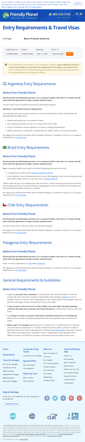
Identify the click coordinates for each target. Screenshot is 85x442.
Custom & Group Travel (31, 350)
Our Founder (47, 360)
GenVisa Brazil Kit (51, 179)
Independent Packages (11, 374)
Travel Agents (69, 383)
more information (58, 330)
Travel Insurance (69, 379)
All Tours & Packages (10, 364)
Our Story (46, 357)
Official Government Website (42, 173)
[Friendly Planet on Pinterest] (71, 397)
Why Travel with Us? (50, 353)
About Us (47, 349)
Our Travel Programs (51, 363)
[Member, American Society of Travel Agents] (13, 416)
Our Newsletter (28, 368)
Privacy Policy (36, 7)
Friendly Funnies (49, 380)
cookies (9, 7)
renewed (65, 297)
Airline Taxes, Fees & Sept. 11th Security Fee (31, 434)
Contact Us (68, 356)
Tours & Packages (11, 360)
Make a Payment (70, 362)
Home (6, 349)
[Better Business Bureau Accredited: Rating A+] (72, 416)
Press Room (47, 374)
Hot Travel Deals (29, 365)
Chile (30, 263)
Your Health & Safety (71, 373)
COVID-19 (55, 49)
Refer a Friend (28, 378)
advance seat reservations (11, 436)
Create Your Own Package (32, 356)
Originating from (12, 49)
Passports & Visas (70, 376)
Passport (24, 49)
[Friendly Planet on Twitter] (55, 397)
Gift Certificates (28, 381)
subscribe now (11, 404)
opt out (21, 7)
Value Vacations (8, 371)
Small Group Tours (9, 368)
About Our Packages (10, 381)
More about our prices (54, 436)
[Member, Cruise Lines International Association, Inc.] (52, 416)
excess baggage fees (65, 434)
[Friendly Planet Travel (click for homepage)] (20, 15)
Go (70, 54)
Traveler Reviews (49, 367)
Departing (39, 49)
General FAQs (68, 366)
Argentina (41, 263)
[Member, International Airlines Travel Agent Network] (33, 416)
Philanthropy (47, 377)
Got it (78, 3)
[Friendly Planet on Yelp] (79, 397)
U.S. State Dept (20, 137)
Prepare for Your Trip (71, 369)
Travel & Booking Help (72, 350)
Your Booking (68, 359)
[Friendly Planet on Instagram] (63, 397)
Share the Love (30, 373)
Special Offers (29, 361)
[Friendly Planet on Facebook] (47, 397)
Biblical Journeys (8, 378)
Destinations (9, 354)
